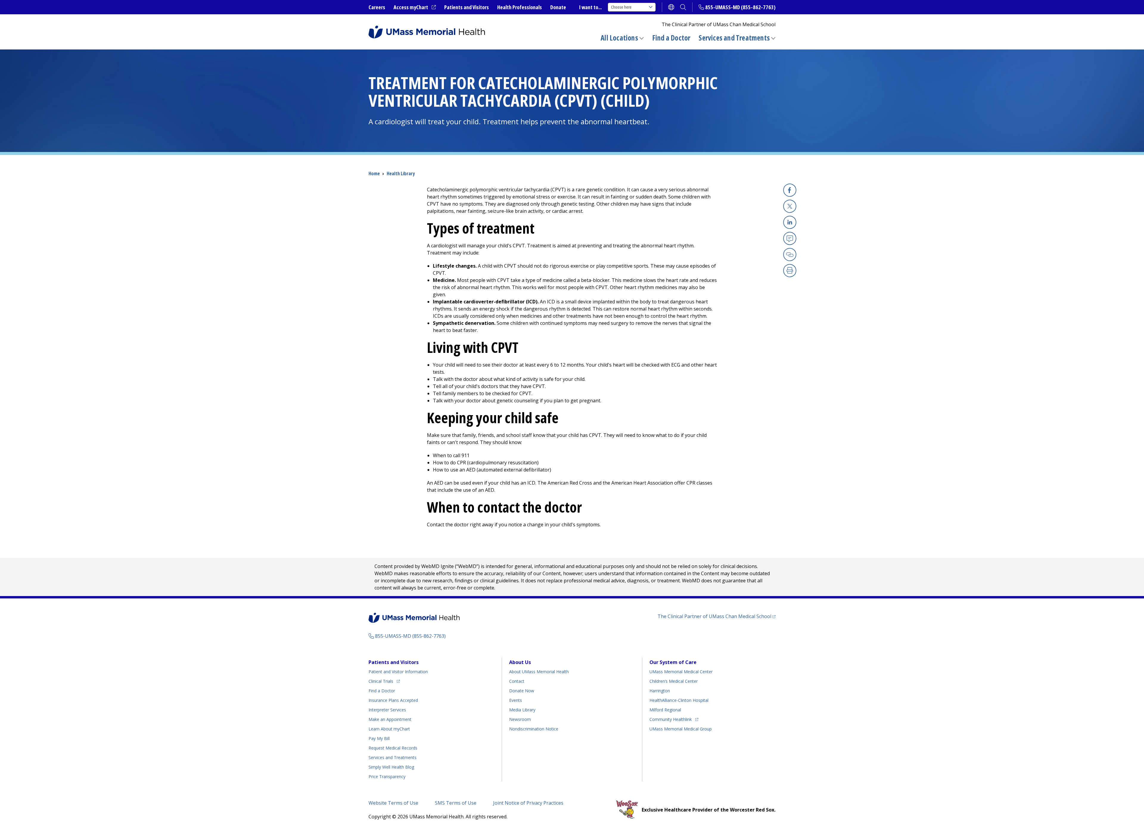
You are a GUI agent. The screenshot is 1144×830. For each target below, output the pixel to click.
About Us (520, 662)
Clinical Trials (384, 681)
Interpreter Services (387, 710)
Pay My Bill (379, 738)
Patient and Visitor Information (398, 671)
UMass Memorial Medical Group (680, 729)
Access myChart (415, 7)
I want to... (590, 7)
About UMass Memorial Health (539, 671)
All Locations (619, 38)
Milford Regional (665, 710)
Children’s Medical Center (673, 681)
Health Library (401, 173)
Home (374, 173)
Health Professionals (519, 7)
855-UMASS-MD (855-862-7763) (740, 7)
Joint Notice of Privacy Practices (528, 803)
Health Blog (391, 767)
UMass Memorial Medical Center (681, 671)
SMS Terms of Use (455, 803)
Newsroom (520, 719)
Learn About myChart (389, 729)
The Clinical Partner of (716, 616)
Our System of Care (673, 662)
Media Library (522, 710)
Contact (516, 681)
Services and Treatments (734, 38)
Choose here (621, 7)
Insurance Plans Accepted (393, 700)
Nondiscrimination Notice (533, 729)
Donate (558, 7)
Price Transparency (387, 776)
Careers (377, 7)
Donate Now (521, 691)
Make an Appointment (390, 719)
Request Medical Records (393, 748)
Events (515, 700)
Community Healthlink (670, 719)
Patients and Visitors (466, 7)
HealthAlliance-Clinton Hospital (678, 700)
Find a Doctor (671, 38)
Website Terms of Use (393, 803)
